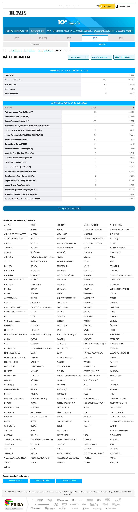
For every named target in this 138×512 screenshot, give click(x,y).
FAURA (59, 330)
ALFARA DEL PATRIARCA (93, 243)
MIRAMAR (34, 371)
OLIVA (112, 380)
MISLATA (60, 371)
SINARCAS (8, 435)
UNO (56, 504)
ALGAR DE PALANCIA (65, 248)
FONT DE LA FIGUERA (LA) (41, 335)
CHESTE (7, 316)
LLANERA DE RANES (12, 353)
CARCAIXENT (89, 298)
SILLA (86, 431)
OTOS (86, 385)
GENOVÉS (87, 339)
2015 (95, 38)
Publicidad (50, 492)
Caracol (116, 500)
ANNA (112, 257)
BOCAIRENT (61, 289)
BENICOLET (35, 275)
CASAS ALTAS (62, 303)
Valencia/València (69, 481)
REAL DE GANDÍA (116, 412)
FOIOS (112, 330)
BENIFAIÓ (87, 275)
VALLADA (113, 449)
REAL (86, 412)
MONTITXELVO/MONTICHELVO (69, 376)
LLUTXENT (88, 357)
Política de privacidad (71, 492)
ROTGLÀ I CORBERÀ (117, 417)
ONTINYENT (62, 385)
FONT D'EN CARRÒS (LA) (66, 335)
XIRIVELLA (61, 462)
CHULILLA (61, 316)
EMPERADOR (62, 325)
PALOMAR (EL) (62, 389)
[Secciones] (6, 13)
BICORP (34, 289)
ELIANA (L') (35, 325)
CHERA (112, 312)
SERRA (33, 431)
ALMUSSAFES (115, 252)
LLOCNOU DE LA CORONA (93, 353)
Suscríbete (107, 6)
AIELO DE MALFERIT (91, 225)
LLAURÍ (33, 353)
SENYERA (8, 431)
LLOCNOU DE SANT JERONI (14, 357)
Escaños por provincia (62, 31)
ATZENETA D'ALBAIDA (65, 262)
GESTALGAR (114, 339)
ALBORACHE (62, 234)
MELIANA (113, 367)
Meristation (110, 508)
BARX (112, 262)
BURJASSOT (88, 294)
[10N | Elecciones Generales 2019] (69, 22)
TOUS (112, 444)
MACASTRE (35, 362)
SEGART (60, 426)
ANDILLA (87, 257)
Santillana (63, 500)
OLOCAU (34, 385)
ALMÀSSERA (35, 252)
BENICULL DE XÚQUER (65, 275)
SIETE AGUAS (62, 431)
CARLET (7, 303)
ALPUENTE (8, 257)
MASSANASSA (89, 367)
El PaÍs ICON (74, 508)
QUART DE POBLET (11, 408)
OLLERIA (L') (9, 385)
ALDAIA (7, 243)
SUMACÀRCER (115, 435)
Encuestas (120, 31)
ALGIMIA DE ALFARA (117, 248)
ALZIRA (60, 257)
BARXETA (8, 266)
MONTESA (35, 376)
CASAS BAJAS (89, 303)
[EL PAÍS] (18, 13)
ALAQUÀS (8, 230)
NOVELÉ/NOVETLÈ (91, 380)
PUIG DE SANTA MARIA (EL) (94, 403)
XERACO (7, 462)
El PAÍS (38, 500)
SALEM (86, 421)
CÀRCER (113, 298)
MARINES (113, 362)
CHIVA (33, 316)
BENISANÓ (61, 284)
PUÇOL (33, 403)
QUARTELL (35, 408)
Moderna (49, 508)
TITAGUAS (114, 440)
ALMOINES (88, 252)
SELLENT (87, 426)
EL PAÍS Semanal (94, 504)
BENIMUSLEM (115, 280)
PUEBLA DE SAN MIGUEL (66, 403)
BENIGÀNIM (61, 280)
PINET (112, 394)
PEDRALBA (114, 389)
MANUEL (87, 362)
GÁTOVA (34, 339)
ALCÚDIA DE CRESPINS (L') (94, 239)
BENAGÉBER (114, 266)
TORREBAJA (9, 444)
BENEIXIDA (61, 271)
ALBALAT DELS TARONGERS (15, 234)
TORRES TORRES (90, 444)
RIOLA (59, 417)
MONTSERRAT (115, 376)
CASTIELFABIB (62, 307)
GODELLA (34, 344)
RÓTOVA (7, 421)
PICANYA (34, 394)
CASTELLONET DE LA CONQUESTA (42, 307)
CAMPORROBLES (11, 298)
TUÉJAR (7, 449)
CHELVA (87, 312)
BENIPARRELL (9, 284)
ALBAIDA (34, 230)
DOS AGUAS (9, 325)
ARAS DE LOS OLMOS (39, 262)
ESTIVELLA (8, 330)
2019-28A (43, 38)
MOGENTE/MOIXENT (91, 371)
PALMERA (34, 389)
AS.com (97, 500)
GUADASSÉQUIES (116, 344)
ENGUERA (87, 325)
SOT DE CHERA (63, 435)
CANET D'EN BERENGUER (67, 298)
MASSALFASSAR (37, 367)
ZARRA (7, 467)
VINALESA (87, 458)
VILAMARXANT (115, 453)
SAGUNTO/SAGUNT (64, 421)
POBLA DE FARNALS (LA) (13, 399)
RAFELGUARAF (36, 412)
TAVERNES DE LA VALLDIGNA (42, 440)
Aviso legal (58, 492)
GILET (6, 344)
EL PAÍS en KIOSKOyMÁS (122, 492)
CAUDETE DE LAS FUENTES (14, 312)
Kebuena (114, 504)
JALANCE (87, 348)
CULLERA (60, 321)
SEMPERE (113, 426)
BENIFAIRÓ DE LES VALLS (14, 280)
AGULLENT (61, 225)
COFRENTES (88, 316)
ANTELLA (8, 262)
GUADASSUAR (9, 348)
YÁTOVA (87, 462)
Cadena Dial (84, 504)
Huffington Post (41, 504)
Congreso (35, 44)
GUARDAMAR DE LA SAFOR (41, 348)
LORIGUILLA (114, 357)
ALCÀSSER (35, 239)
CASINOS (113, 303)
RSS (70, 494)
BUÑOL (60, 294)
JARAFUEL (114, 348)
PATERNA (87, 389)
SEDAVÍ (33, 426)
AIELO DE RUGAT (116, 225)
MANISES (60, 362)
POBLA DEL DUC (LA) (39, 399)
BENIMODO (88, 280)
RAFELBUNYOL (116, 408)
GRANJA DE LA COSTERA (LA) (95, 344)
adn (106, 500)
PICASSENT (61, 394)
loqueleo (97, 508)
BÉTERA (7, 289)
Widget (129, 31)
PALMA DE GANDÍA (11, 389)
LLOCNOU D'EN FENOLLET (120, 353)
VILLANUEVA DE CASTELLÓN (15, 458)
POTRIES (7, 403)
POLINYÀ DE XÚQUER (118, 399)
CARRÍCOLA (35, 303)
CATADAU (87, 307)
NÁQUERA (34, 380)
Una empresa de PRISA (13, 502)
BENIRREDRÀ (36, 284)
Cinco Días (74, 504)
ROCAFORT (88, 417)
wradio (64, 504)
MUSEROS (8, 380)
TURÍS (33, 449)
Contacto (28, 492)
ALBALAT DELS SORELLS (119, 230)
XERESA (34, 462)
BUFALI (7, 294)
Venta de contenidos (39, 492)
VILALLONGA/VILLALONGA (94, 453)
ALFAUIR (34, 248)
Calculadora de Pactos (104, 31)
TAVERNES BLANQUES (13, 440)
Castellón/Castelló (42, 481)
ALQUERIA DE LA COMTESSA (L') (42, 257)
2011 (121, 38)
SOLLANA (34, 435)
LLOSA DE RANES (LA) (65, 357)
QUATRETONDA (63, 408)
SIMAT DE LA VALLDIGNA (119, 431)
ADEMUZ (7, 225)
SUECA (86, 435)
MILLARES (8, 371)
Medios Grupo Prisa (13, 509)
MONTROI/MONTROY (92, 376)
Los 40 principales (51, 500)
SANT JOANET (10, 426)
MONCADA (114, 371)
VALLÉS (34, 453)
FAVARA (86, 330)
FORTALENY (88, 335)
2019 (17, 38)
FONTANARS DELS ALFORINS (15, 335)
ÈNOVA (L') (114, 325)
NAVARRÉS (61, 380)
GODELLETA (61, 344)
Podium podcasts (62, 508)
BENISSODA (88, 284)
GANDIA (7, 339)
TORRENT (61, 444)
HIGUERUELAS (62, 348)
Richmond (36, 508)
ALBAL (59, 230)
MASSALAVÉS (9, 367)
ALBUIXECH (114, 234)
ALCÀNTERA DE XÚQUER (13, 239)
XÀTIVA (112, 458)
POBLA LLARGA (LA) (91, 399)
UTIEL (59, 449)
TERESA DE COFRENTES (66, 440)
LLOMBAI (34, 357)
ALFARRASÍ (8, 248)
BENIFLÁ (34, 280)
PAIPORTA (114, 385)
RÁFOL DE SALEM (64, 412)
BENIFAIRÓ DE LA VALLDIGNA (121, 275)
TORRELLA (35, 444)
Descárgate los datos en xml (69, 208)
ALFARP (113, 243)
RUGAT (33, 421)
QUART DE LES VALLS (118, 403)
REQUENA (8, 417)
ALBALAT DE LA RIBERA (93, 230)
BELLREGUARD (63, 266)
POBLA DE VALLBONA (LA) (67, 399)
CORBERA (114, 316)
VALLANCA (8, 453)
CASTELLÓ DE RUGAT (12, 307)
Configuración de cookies (99, 492)
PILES (86, 394)
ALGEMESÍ (87, 248)
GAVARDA (61, 339)
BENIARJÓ (114, 271)
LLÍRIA (59, 353)
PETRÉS (7, 394)
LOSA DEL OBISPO (11, 362)
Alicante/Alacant (15, 481)
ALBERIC (34, 234)
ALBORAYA (88, 234)
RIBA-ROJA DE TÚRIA (39, 417)
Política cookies (85, 492)
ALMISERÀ (61, 252)
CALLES (113, 294)
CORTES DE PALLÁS (12, 321)
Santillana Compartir (77, 500)
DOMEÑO (113, 321)
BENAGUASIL (9, 271)
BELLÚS (87, 266)
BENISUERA (114, 284)
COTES (33, 321)
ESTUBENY (35, 330)
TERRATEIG (88, 440)
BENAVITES (35, 271)
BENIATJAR (8, 275)
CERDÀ (33, 312)
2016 (69, 38)
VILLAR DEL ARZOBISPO (40, 458)
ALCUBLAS (61, 239)
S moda (85, 508)
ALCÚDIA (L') (115, 239)
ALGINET (7, 252)
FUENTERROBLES (117, 335)
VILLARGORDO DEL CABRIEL (68, 458)
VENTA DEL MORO (64, 453)
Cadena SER (89, 500)
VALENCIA (87, 449)
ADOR (33, 225)
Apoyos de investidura (82, 31)
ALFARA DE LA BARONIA (66, 243)
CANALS (34, 298)
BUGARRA (34, 294)
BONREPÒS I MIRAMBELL (119, 289)
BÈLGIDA (34, 266)
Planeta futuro (104, 504)
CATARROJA (114, 307)
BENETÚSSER (89, 271)
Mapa (49, 31)
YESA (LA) (114, 462)
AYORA (86, 262)
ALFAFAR (34, 243)
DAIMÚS (87, 321)
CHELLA (60, 312)
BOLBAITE (87, 289)
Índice (66, 494)
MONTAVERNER (10, 376)
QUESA (86, 408)
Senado (102, 44)
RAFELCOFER (9, 412)
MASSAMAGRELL (63, 367)
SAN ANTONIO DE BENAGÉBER (122, 421)
